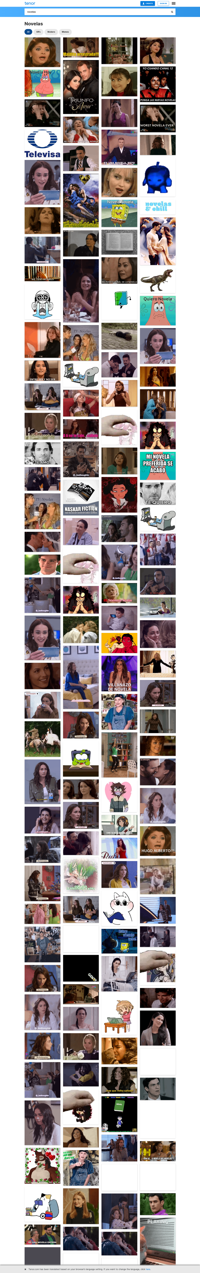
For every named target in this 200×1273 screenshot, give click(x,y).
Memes (65, 32)
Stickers (51, 32)
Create (149, 3)
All (28, 32)
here (148, 1269)
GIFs (38, 32)
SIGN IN (163, 3)
